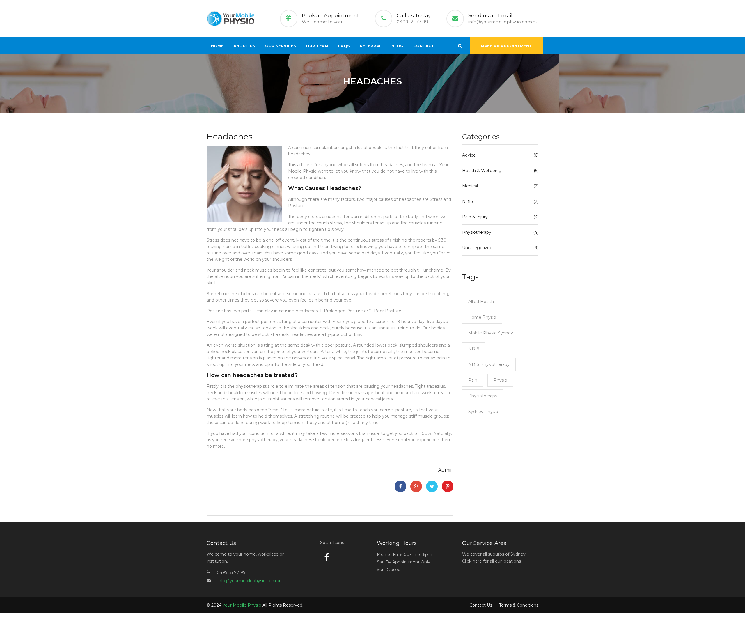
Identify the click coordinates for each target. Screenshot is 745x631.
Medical (470, 186)
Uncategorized (477, 247)
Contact (423, 45)
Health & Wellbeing (481, 170)
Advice (469, 155)
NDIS (467, 201)
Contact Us (480, 605)
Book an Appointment (330, 15)
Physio (500, 380)
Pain (472, 380)
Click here (472, 561)
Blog (397, 45)
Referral (371, 45)
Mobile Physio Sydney (490, 333)
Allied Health (481, 301)
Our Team (317, 45)
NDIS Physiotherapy (489, 364)
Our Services (280, 45)
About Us (244, 45)
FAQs (344, 45)
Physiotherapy (476, 232)
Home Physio (482, 317)
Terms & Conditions (518, 605)
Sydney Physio (483, 411)
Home (217, 45)
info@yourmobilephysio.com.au (503, 21)
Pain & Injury (475, 216)
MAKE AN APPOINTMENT (506, 45)
